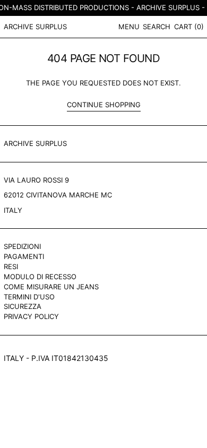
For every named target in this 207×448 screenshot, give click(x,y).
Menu (129, 26)
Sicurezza (22, 306)
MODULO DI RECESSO (40, 276)
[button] (156, 27)
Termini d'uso (29, 296)
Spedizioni (22, 246)
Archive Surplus (35, 26)
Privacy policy (31, 316)
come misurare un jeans (51, 286)
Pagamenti (24, 256)
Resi (11, 266)
